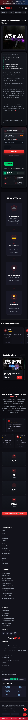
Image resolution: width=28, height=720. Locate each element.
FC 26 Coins (5, 615)
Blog (3, 671)
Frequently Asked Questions (9, 674)
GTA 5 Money (5, 610)
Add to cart (14, 151)
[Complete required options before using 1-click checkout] (14, 161)
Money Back (14, 718)
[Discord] (3, 633)
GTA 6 (3, 530)
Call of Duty (7, 17)
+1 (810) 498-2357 (21, 650)
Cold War (11, 17)
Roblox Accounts (6, 583)
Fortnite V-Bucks (6, 613)
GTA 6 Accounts (6, 573)
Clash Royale (5, 548)
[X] (7, 633)
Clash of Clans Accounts (8, 588)
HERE (14, 110)
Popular (10, 12)
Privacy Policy (5, 657)
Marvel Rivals (5, 561)
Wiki (24, 12)
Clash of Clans (5, 545)
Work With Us (5, 665)
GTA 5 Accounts (6, 575)
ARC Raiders (5, 540)
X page (23, 1)
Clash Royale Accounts (8, 590)
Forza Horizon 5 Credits (8, 618)
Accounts (17, 12)
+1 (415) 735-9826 (16, 648)
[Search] (19, 8)
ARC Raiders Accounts (7, 585)
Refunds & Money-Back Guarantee (10, 660)
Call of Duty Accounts (7, 580)
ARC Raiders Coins (6, 623)
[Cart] (22, 8)
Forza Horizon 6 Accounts (8, 598)
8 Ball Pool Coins (6, 625)
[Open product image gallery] (14, 38)
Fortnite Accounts (6, 578)
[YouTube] (11, 633)
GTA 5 (3, 533)
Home (3, 17)
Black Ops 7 (5, 563)
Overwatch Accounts (7, 600)
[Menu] (25, 8)
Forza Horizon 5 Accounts (8, 595)
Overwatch (4, 558)
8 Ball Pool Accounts (7, 593)
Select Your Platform (10, 139)
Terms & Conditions (7, 655)
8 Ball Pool (4, 556)
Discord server (10, 1)
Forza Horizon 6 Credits (8, 620)
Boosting (3, 12)
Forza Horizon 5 (6, 551)
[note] (9, 178)
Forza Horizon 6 (6, 553)
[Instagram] (15, 633)
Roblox (3, 543)
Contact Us (4, 662)
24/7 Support (5, 718)
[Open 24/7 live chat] (25, 714)
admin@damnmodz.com (11, 645)
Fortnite (4, 535)
